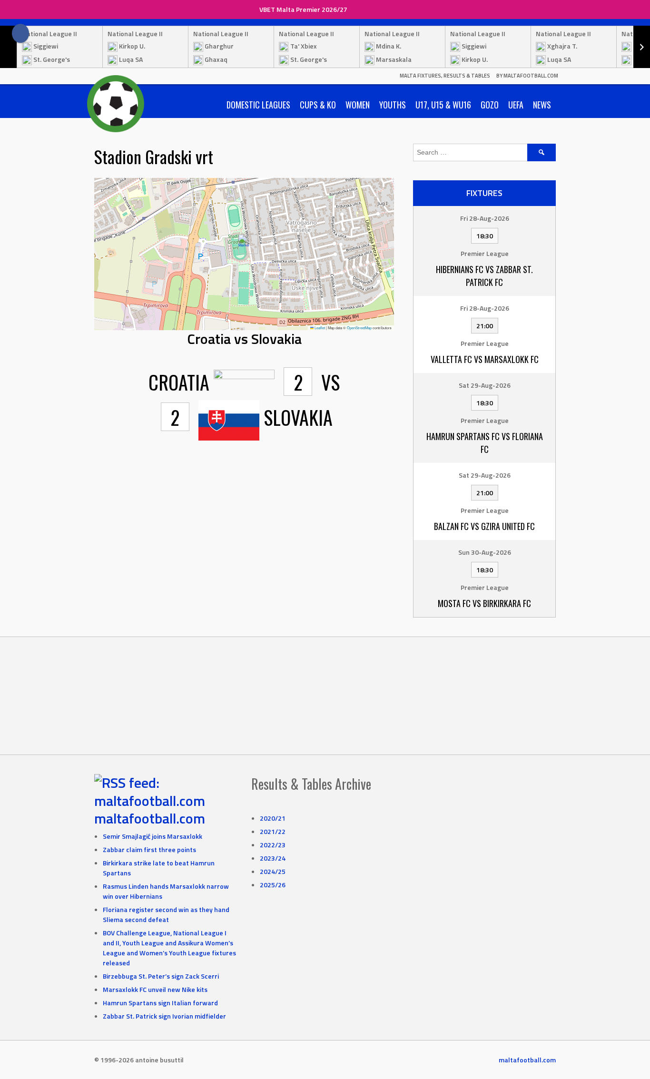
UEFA (515, 104)
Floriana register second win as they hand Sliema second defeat (166, 914)
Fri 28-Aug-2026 (484, 218)
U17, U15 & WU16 (443, 104)
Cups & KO (318, 104)
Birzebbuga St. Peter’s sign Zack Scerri (161, 976)
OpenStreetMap (359, 327)
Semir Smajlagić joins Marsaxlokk (152, 836)
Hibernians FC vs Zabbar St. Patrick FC (484, 275)
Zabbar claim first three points (149, 849)
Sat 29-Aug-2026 (485, 385)
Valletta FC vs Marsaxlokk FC (485, 359)
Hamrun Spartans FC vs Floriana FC (484, 442)
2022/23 (273, 845)
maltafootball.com (149, 818)
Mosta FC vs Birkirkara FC (484, 603)
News (542, 104)
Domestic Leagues (258, 104)
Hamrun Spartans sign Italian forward (160, 1003)
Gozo (490, 104)
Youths (392, 104)
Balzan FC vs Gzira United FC (484, 526)
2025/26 (273, 885)
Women (357, 104)
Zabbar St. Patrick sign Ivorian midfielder (164, 1016)
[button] (244, 244)
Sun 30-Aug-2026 (484, 552)
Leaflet (319, 327)
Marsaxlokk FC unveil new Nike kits (155, 989)
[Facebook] (20, 33)
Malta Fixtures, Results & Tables (445, 75)
